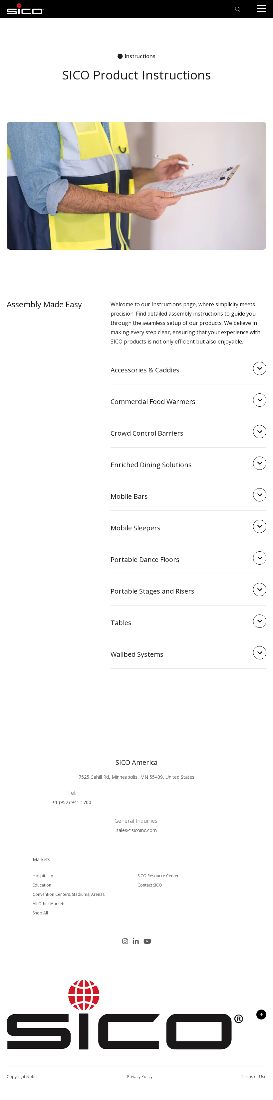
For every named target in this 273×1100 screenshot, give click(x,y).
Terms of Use (253, 1076)
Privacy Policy (139, 1076)
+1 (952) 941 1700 (71, 802)
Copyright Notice (23, 1076)
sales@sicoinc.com (136, 830)
